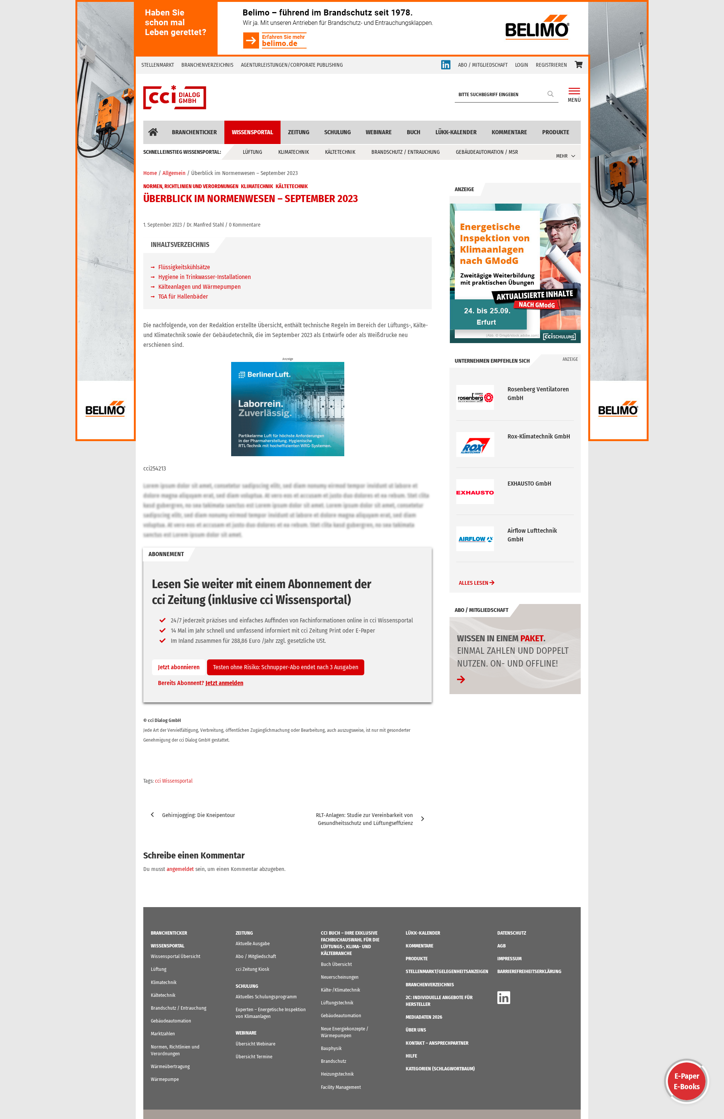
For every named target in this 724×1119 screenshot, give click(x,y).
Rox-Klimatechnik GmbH (539, 389)
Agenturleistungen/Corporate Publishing (292, 65)
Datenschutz (511, 933)
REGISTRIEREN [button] (551, 65)
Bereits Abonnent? (200, 683)
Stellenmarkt (157, 65)
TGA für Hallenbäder (183, 296)
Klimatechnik (293, 152)
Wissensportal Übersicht (175, 956)
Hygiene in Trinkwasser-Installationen (204, 277)
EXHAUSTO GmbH (529, 436)
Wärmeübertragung (170, 1066)
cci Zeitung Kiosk (252, 969)
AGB (501, 946)
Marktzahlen (163, 1033)
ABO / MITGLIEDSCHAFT (483, 65)
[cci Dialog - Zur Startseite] (174, 97)
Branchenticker (194, 132)
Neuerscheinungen (340, 977)
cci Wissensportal (174, 781)
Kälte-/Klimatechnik (340, 990)
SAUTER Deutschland (534, 530)
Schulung (337, 132)
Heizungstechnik (337, 1074)
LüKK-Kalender (456, 132)
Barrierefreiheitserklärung (529, 971)
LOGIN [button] (521, 65)
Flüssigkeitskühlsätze (184, 267)
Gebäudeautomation (171, 1021)
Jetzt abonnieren (178, 667)
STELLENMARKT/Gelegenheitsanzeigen (447, 971)
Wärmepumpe (165, 1079)
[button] (579, 65)
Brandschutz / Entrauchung (405, 152)
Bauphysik (331, 1048)
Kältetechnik (340, 152)
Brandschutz (333, 1061)
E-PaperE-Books (687, 1081)
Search (550, 93)
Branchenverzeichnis (207, 65)
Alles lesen (474, 582)
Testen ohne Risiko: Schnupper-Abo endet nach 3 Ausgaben (285, 667)
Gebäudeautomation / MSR (487, 152)
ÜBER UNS (416, 1030)
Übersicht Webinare (255, 1044)
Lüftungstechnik (337, 1003)
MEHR (562, 156)
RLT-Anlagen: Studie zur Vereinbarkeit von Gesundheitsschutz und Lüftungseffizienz (364, 819)
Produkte (555, 132)
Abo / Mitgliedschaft (256, 956)
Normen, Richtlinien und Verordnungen (190, 186)
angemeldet (180, 869)
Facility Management (341, 1087)
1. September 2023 (162, 225)
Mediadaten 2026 (424, 1017)
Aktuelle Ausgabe (253, 943)
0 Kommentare (245, 225)
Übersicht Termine (254, 1056)
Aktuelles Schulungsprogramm (266, 996)
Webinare (379, 132)
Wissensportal (252, 132)
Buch (413, 132)
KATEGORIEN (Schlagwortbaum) (440, 1068)
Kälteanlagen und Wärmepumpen (199, 286)
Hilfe (411, 1056)
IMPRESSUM (509, 958)
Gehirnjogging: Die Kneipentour (198, 815)
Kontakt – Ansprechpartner (437, 1043)
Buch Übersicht (336, 964)
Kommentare (509, 132)
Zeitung (298, 132)
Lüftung (252, 152)
